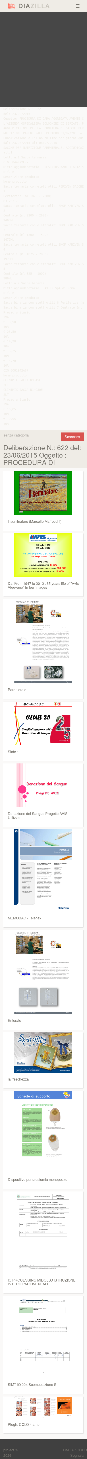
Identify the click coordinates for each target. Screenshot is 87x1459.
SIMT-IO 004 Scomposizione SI (32, 1384)
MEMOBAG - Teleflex (24, 918)
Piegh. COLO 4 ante (23, 1424)
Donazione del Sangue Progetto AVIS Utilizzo (38, 815)
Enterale (14, 1020)
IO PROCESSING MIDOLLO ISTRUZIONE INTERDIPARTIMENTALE (42, 1282)
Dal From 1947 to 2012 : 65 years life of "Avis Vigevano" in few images (43, 585)
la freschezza (18, 1079)
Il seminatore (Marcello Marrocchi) (34, 521)
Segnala (77, 1455)
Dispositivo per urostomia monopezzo (37, 1179)
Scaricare (72, 436)
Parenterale (17, 689)
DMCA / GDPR (75, 1450)
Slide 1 (13, 751)
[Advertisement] (43, 59)
